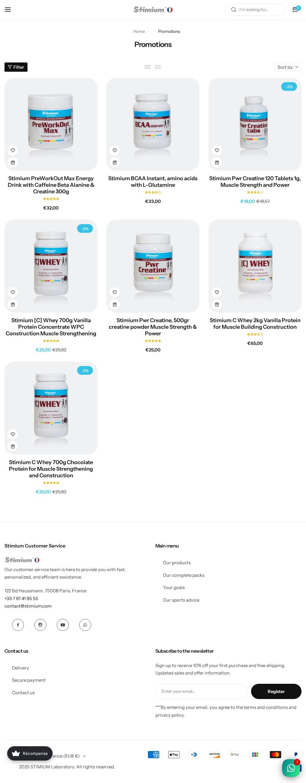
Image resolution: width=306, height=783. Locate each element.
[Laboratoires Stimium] (153, 9)
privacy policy (169, 715)
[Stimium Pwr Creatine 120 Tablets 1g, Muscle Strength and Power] (255, 124)
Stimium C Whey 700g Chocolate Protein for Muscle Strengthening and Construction (51, 469)
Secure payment (29, 680)
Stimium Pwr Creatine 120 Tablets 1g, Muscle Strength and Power (255, 181)
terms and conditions (266, 707)
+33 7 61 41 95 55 (21, 598)
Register (276, 691)
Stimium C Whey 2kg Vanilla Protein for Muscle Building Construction (254, 323)
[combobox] (255, 10)
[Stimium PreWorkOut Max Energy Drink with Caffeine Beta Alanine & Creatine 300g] (50, 124)
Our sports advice (181, 600)
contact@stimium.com (28, 606)
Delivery (20, 668)
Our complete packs (183, 575)
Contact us (23, 692)
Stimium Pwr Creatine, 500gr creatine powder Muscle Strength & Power (153, 327)
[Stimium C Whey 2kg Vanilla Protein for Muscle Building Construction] (255, 266)
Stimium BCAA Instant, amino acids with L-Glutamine (153, 181)
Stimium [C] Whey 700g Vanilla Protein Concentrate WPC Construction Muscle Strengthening (51, 327)
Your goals (174, 587)
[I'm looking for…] (233, 10)
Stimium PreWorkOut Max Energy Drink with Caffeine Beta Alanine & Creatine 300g (51, 185)
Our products (177, 562)
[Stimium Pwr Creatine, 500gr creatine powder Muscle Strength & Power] (152, 266)
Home (139, 31)
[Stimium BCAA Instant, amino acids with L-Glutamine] (152, 124)
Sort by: (286, 67)
